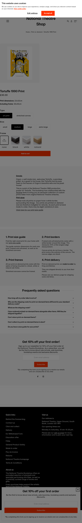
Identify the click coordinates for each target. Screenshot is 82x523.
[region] (41, 8)
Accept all (48, 13)
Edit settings (32, 13)
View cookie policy (20, 9)
